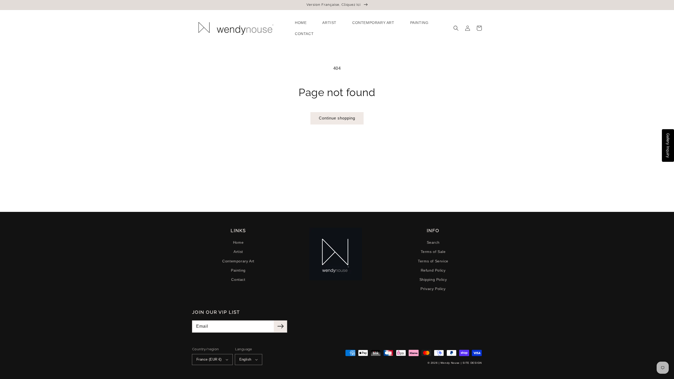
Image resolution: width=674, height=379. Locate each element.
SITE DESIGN (472, 362)
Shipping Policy (433, 279)
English (245, 359)
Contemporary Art (238, 261)
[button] (456, 28)
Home (238, 242)
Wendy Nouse (450, 362)
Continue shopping (337, 118)
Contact (238, 279)
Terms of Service (433, 261)
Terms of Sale (433, 252)
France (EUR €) (209, 359)
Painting (238, 270)
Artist (238, 252)
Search (433, 242)
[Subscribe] (280, 326)
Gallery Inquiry (668, 145)
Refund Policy (433, 270)
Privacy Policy (432, 289)
